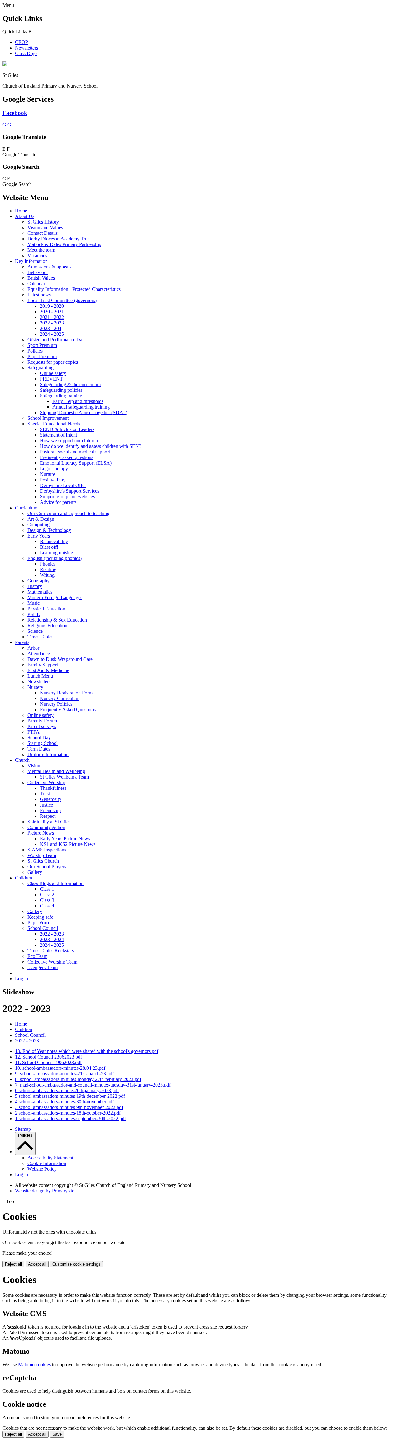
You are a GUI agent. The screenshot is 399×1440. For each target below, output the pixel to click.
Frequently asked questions (66, 457)
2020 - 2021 (52, 311)
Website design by (44, 1190)
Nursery (35, 687)
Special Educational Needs (53, 423)
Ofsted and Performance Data (56, 339)
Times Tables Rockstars (50, 950)
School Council (42, 928)
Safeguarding (40, 367)
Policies (35, 350)
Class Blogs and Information (55, 883)
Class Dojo (26, 53)
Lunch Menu (40, 676)
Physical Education (46, 608)
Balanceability (54, 541)
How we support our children (69, 440)
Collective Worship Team (52, 961)
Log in (21, 978)
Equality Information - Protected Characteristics (74, 289)
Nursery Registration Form (66, 692)
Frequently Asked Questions (68, 709)
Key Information (31, 261)
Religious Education (47, 625)
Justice (46, 805)
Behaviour (37, 272)
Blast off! (49, 547)
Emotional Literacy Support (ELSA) (76, 463)
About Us (24, 216)
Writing (47, 575)
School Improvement (48, 418)
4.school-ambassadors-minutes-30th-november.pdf (64, 1101)
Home (21, 210)
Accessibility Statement (50, 1157)
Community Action (46, 827)
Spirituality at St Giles (48, 821)
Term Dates (38, 748)
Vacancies (37, 255)
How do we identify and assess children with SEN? (90, 446)
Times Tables (40, 636)
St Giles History (43, 222)
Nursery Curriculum (59, 698)
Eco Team (37, 956)
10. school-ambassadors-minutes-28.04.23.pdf (60, 1068)
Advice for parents (58, 502)
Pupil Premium (42, 356)
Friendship (50, 810)
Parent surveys (41, 726)
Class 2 (47, 894)
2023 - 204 (50, 328)
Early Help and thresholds (77, 401)
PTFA (33, 732)
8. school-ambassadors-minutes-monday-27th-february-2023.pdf (78, 1079)
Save (57, 1434)
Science (35, 631)
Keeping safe (40, 917)
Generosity (50, 799)
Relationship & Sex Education (57, 620)
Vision (33, 765)
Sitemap (23, 1129)
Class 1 (47, 889)
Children (23, 877)
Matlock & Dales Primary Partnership (64, 244)
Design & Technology (49, 530)
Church (22, 760)
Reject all (13, 1264)
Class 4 (47, 905)
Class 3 (47, 900)
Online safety (53, 373)
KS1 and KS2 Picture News (67, 844)
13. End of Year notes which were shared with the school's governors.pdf (86, 1051)
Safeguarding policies (61, 390)
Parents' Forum (42, 720)
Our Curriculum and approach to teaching (68, 513)
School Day (39, 737)
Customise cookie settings (76, 1264)
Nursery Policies (56, 704)
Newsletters (26, 47)
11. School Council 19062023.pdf (48, 1062)
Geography (38, 580)
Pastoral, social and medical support (75, 451)
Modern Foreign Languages (54, 597)
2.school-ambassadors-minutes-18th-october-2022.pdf (68, 1113)
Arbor (33, 648)
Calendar (36, 283)
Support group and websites (67, 496)
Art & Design (40, 519)
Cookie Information (46, 1163)
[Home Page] (4, 64)
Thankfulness (53, 788)
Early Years (38, 535)
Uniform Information (48, 754)
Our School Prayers (46, 866)
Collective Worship (46, 782)
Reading (48, 569)
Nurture (47, 474)
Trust (45, 793)
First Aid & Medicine (48, 670)
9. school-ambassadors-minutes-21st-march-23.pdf (64, 1073)
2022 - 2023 (52, 322)
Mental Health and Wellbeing (56, 771)
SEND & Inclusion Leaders (67, 429)
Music (33, 603)
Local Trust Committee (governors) (62, 300)
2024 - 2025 (52, 334)
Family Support (42, 664)
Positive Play (52, 479)
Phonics (47, 563)
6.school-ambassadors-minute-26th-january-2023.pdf (67, 1090)
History (34, 586)
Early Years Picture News (65, 838)
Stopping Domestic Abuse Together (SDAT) (83, 412)
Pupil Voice (38, 922)
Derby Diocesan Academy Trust (59, 238)
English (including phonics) (54, 558)
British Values (41, 278)
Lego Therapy (54, 468)
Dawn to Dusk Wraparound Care (60, 659)
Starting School (42, 743)
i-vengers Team (42, 967)
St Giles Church (43, 861)
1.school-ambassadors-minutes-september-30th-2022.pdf (70, 1118)
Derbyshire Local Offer (63, 485)
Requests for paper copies (52, 362)
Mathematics (39, 591)
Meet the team (41, 250)
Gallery (34, 872)
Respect (47, 816)
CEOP (21, 42)
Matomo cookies (34, 1364)
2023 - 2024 (52, 939)
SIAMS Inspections (46, 849)
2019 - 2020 (52, 306)
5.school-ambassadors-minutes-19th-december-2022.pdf (70, 1096)
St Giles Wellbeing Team (64, 776)
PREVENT (51, 378)
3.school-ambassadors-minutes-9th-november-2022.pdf (69, 1107)
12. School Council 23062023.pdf (48, 1056)
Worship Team (41, 855)
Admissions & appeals (49, 266)
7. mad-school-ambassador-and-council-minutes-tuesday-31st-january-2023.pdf (93, 1084)
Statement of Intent (58, 435)
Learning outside (56, 552)
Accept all (37, 1264)
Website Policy (42, 1169)
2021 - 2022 (52, 317)
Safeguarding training (61, 395)
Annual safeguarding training (81, 407)
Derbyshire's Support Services (69, 491)
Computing (38, 524)
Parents (22, 642)
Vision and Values (45, 227)
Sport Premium (42, 345)
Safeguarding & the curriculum (70, 384)
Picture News (40, 833)
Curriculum (26, 507)
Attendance (38, 653)
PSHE (33, 614)
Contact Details (42, 233)
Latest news (39, 294)
